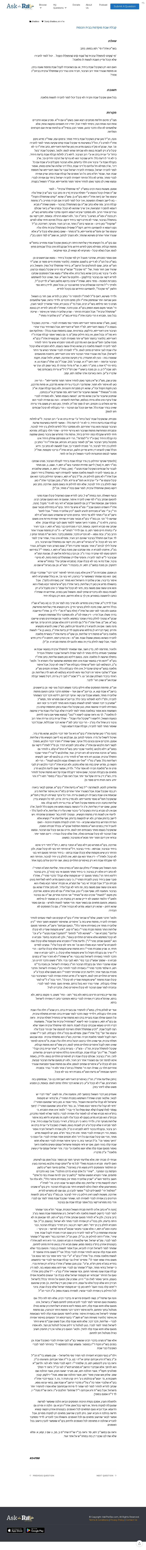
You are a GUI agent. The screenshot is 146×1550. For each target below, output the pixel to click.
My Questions (58, 6)
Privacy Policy (117, 1520)
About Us (89, 6)
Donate (76, 5)
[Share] (139, 1543)
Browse (43, 5)
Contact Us (131, 1520)
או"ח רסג (61, 21)
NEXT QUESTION (105, 1475)
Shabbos (35, 21)
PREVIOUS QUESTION (43, 1475)
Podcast (103, 5)
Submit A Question (125, 6)
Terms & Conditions (98, 1520)
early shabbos (51, 21)
